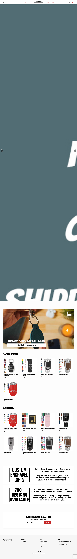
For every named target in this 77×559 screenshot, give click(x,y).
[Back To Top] (73, 555)
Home (25, 2)
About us (48, 2)
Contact (53, 2)
